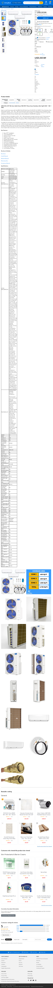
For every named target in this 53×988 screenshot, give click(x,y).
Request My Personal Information (7, 979)
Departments (6, 6)
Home (2, 8)
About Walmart (4, 958)
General (12, 8)
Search (49, 939)
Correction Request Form (8, 915)
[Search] (41, 2)
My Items (50, 6)
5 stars (18, 925)
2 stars (18, 929)
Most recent (8, 939)
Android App (30, 975)
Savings (16, 6)
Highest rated (16, 939)
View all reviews (5, 935)
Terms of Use (3, 973)
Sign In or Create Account (14, 952)
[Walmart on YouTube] (33, 980)
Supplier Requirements (5, 968)
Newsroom (3, 962)
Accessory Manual (5, 163)
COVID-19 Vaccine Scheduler (42, 958)
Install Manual (4, 156)
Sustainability (3, 966)
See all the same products (46, 905)
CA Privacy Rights (4, 977)
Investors (3, 964)
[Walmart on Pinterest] (36, 980)
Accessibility (38, 964)
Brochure (3, 153)
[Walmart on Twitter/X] (31, 980)
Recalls (37, 962)
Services (12, 6)
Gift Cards (21, 966)
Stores (20, 960)
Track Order (34, 952)
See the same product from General (44, 846)
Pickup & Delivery (32, 6)
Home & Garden (7, 8)
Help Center (25, 952)
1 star (18, 931)
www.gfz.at (37, 74)
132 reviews (43, 54)
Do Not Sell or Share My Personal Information (10, 981)
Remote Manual (5, 158)
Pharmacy (40, 6)
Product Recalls (39, 966)
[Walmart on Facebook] (28, 980)
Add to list (42, 41)
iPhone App (30, 973)
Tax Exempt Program (40, 968)
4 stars (17, 926)
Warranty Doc (4, 161)
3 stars (18, 928)
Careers (45, 6)
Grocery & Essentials (24, 6)
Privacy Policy (4, 975)
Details (47, 39)
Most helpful (24, 939)
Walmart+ (21, 964)
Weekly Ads (43, 952)
